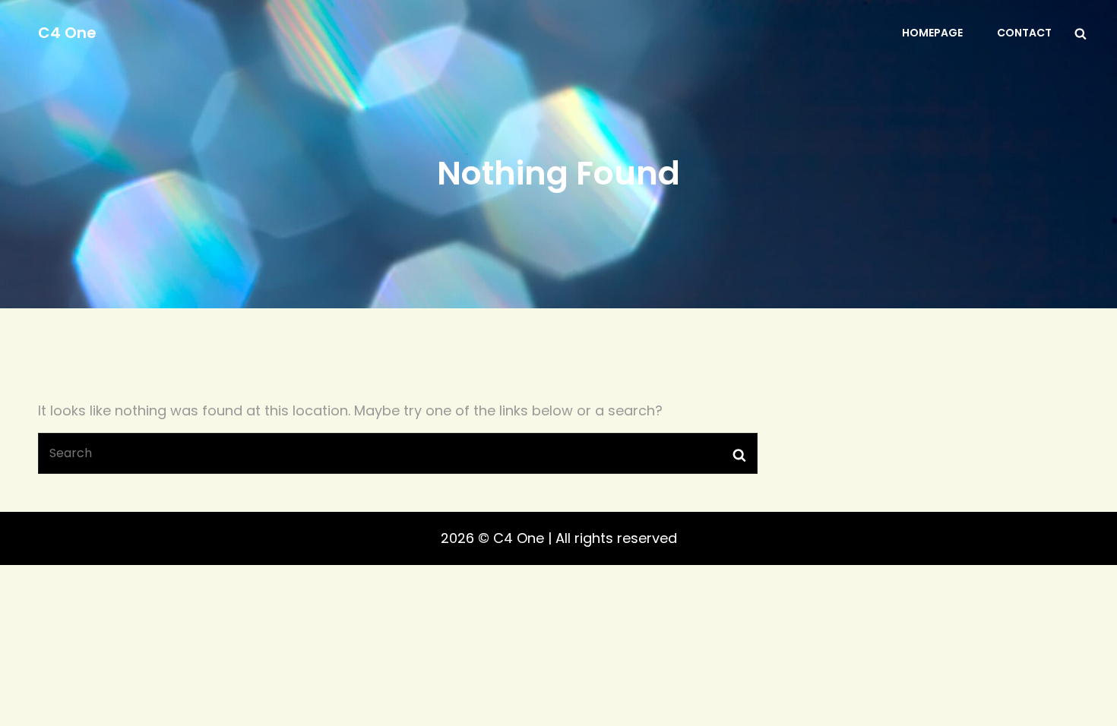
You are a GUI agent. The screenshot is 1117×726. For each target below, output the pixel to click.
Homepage (932, 32)
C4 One (67, 32)
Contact (1024, 32)
